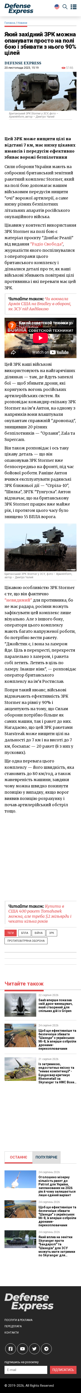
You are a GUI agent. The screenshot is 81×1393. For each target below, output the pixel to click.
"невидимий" (18, 600)
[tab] (18, 1157)
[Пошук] (65, 7)
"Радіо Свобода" (46, 244)
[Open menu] (73, 7)
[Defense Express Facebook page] (10, 1348)
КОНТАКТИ (11, 1332)
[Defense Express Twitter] (34, 1348)
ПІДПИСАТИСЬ (63, 1370)
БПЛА (24, 933)
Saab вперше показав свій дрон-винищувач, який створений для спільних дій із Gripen (55, 1005)
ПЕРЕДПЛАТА (13, 1326)
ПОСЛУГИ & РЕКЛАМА (18, 1320)
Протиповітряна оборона (26, 940)
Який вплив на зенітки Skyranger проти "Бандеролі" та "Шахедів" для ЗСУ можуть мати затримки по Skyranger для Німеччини (56, 1248)
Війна (39, 933)
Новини (22, 22)
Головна (9, 22)
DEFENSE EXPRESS (22, 63)
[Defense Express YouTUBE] (22, 1348)
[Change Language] (56, 6)
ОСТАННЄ (18, 1157)
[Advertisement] (40, 857)
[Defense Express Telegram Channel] (46, 1348)
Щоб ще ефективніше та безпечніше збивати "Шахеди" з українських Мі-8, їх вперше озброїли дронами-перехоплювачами (57, 1039)
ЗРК (51, 933)
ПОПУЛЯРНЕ (46, 1157)
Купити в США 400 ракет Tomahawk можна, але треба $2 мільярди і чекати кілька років (39, 914)
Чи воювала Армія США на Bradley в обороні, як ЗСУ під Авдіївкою (39, 303)
